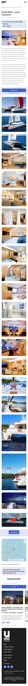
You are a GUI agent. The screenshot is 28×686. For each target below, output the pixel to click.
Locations (6, 646)
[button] (9, 625)
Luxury (8, 26)
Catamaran (10, 569)
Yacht (14, 572)
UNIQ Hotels (17, 17)
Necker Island (11, 21)
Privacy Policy (7, 657)
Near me (12, 646)
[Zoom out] (25, 542)
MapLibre (22, 559)
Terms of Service (8, 655)
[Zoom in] (25, 540)
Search (14, 586)
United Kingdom (19, 21)
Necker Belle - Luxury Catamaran (14, 7)
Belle (7, 569)
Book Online (14, 90)
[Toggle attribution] (25, 560)
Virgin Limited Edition (8, 572)
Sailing (22, 571)
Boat (4, 26)
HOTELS (4, 7)
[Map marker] (14, 549)
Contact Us (6, 663)
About (5, 660)
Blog (5, 644)
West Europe (5, 23)
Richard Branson (17, 571)
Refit (12, 571)
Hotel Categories (8, 649)
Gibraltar (6, 612)
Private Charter (6, 571)
